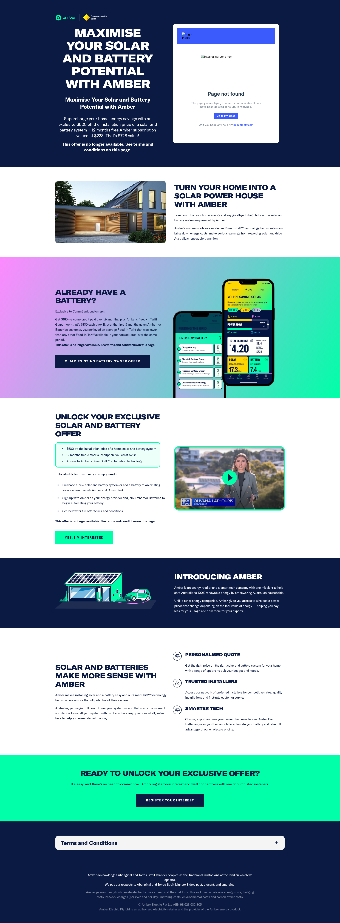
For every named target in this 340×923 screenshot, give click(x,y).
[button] (170, 843)
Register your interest (170, 800)
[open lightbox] (229, 478)
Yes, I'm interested (84, 537)
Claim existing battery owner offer (102, 361)
